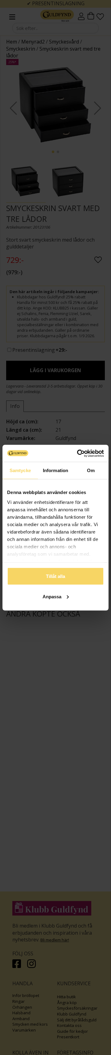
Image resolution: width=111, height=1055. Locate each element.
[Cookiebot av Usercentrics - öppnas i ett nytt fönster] (78, 453)
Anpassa (52, 596)
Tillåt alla (55, 576)
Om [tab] (91, 470)
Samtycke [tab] (20, 470)
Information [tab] (55, 470)
